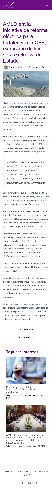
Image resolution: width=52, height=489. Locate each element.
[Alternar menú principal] (47, 5)
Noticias (9, 395)
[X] (22, 483)
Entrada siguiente (26, 337)
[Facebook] (16, 483)
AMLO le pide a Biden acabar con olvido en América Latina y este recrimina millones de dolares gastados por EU (24, 438)
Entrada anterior (26, 329)
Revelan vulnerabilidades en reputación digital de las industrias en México (25, 389)
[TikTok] (36, 483)
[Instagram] (29, 483)
